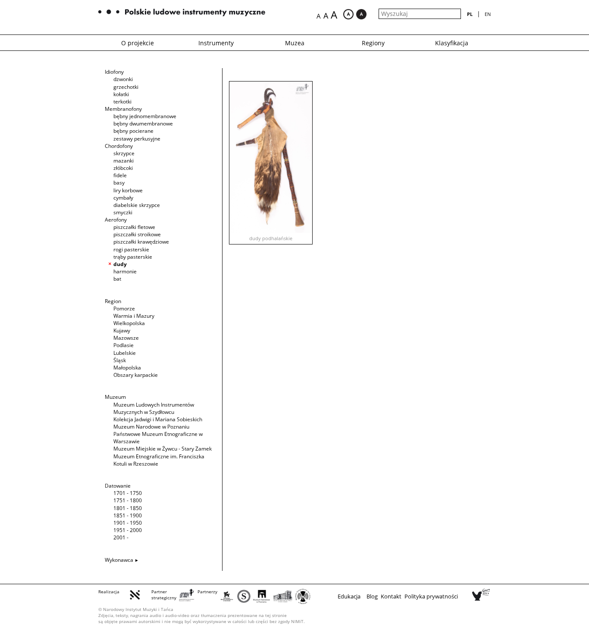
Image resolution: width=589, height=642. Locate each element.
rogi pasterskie (131, 249)
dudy (120, 264)
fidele (120, 175)
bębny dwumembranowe (143, 123)
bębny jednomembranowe (144, 116)
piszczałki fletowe (134, 227)
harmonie (125, 271)
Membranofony (123, 109)
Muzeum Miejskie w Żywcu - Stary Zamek (162, 448)
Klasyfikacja (451, 43)
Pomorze (124, 308)
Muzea (294, 43)
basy (119, 182)
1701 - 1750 (127, 493)
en (488, 14)
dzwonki (123, 79)
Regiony (373, 43)
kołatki (121, 94)
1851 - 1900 (127, 515)
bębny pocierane (133, 131)
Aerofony (116, 219)
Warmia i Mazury (133, 315)
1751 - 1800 (127, 500)
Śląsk (119, 360)
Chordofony (119, 146)
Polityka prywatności (431, 596)
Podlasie (123, 345)
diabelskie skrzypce (136, 205)
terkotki (122, 101)
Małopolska (127, 367)
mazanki (123, 160)
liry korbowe (128, 190)
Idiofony (114, 71)
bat (117, 278)
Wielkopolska (129, 323)
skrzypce (124, 153)
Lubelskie (124, 353)
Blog (372, 596)
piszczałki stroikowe (137, 234)
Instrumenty (216, 43)
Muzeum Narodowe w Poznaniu (151, 426)
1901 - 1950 (127, 522)
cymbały (123, 197)
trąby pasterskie (132, 256)
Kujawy (121, 330)
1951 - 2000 (127, 530)
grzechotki (125, 87)
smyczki (122, 212)
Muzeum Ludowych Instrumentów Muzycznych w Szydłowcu (153, 408)
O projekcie (137, 43)
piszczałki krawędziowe (141, 241)
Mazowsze (126, 337)
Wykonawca (119, 560)
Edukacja (349, 596)
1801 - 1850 (127, 508)
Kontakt (391, 596)
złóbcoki (123, 168)
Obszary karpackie (135, 375)
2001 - (120, 537)
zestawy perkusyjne (136, 138)
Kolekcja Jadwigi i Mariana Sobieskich (157, 419)
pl (470, 14)
